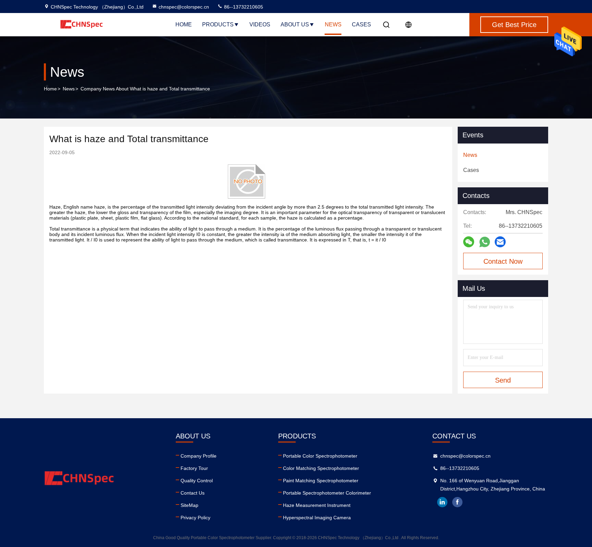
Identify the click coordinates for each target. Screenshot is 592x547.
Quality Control (197, 480)
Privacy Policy (195, 517)
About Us (295, 24)
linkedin (442, 502)
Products (218, 24)
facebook (457, 502)
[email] (500, 241)
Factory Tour (194, 468)
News (333, 24)
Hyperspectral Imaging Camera (317, 517)
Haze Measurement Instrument (316, 505)
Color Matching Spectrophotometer (321, 468)
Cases (361, 24)
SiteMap (189, 505)
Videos (259, 24)
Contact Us (193, 493)
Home (183, 24)
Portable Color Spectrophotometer (320, 456)
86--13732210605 (243, 7)
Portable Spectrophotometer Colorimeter (327, 493)
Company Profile (199, 456)
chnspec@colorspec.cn (184, 7)
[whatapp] (485, 242)
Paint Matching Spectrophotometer (320, 480)
